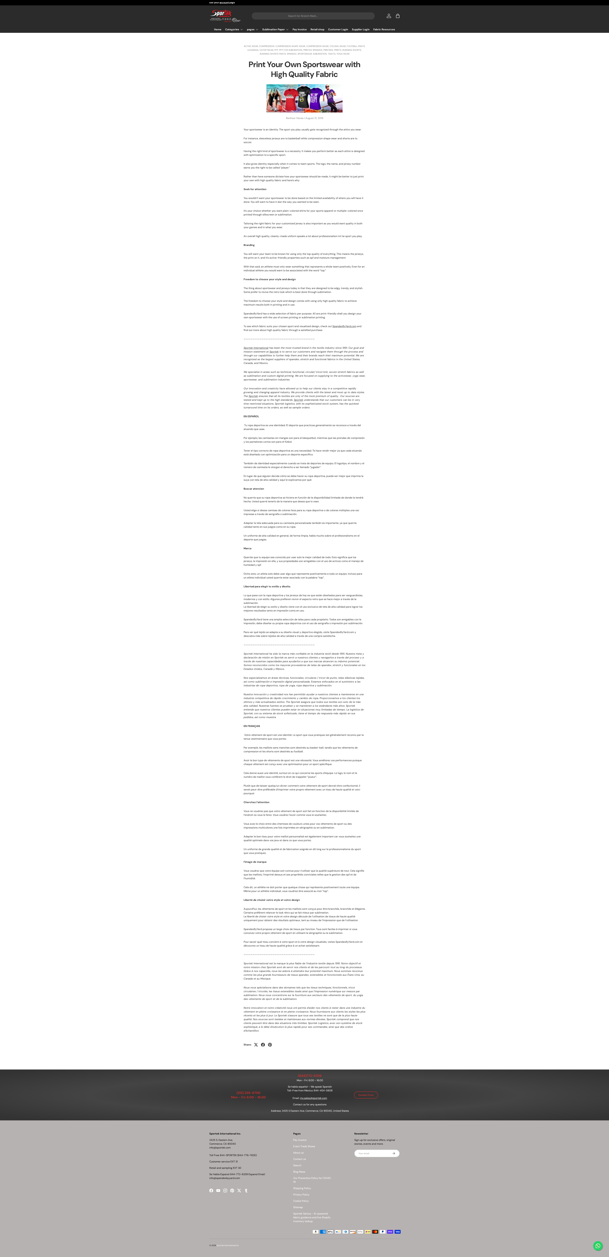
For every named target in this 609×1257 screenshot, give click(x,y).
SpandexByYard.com (344, 326)
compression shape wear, (290, 46)
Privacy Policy (301, 1194)
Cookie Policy (301, 1201)
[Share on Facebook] (262, 1044)
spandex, (292, 53)
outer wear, (266, 50)
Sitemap (298, 1207)
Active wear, (251, 46)
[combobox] (313, 16)
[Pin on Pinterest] (269, 1044)
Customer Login (338, 29)
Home (217, 29)
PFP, (276, 50)
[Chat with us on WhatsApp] (598, 1246)
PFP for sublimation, (291, 50)
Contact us (299, 1159)
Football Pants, (356, 46)
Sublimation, (320, 53)
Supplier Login (361, 29)
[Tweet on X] (255, 1044)
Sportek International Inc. (228, 1245)
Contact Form (366, 1095)
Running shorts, (352, 50)
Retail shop (317, 29)
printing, (328, 50)
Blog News (299, 1171)
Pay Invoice (300, 29)
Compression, (267, 46)
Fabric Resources (384, 29)
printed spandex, (313, 50)
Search (297, 1165)
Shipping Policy (302, 1188)
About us (298, 1152)
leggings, (253, 50)
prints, (338, 50)
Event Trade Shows (304, 1146)
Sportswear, (305, 53)
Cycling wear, (338, 46)
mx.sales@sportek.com (313, 1098)
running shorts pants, (273, 53)
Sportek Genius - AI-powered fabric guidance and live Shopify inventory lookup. (312, 1217)
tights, (332, 53)
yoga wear (343, 53)
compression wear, (318, 46)
